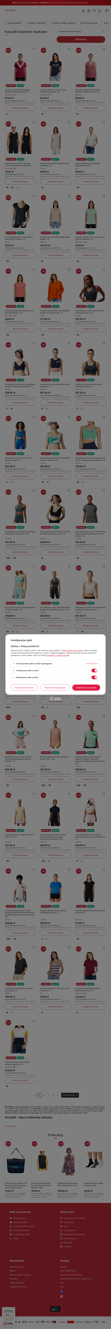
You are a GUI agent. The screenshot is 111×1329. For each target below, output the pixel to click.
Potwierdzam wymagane (55, 687)
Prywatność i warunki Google (57, 655)
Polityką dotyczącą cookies (72, 650)
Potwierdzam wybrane (24, 687)
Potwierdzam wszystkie (86, 687)
